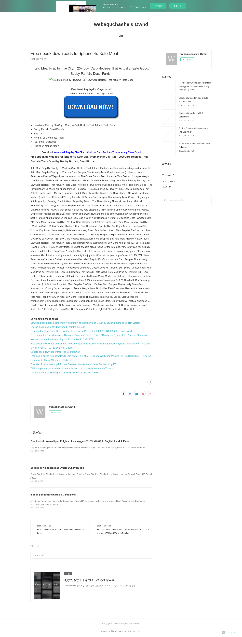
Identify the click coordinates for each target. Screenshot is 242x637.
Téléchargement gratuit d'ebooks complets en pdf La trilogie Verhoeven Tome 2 (71, 368)
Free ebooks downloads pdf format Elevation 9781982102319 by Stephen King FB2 (74, 364)
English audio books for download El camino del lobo (57, 326)
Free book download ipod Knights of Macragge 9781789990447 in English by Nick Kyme (79, 441)
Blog (121, 35)
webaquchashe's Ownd (121, 24)
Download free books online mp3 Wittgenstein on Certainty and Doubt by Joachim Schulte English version (85, 322)
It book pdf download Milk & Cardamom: (53, 494)
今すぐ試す (157, 5)
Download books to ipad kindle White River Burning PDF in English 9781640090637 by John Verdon (82, 331)
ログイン (177, 5)
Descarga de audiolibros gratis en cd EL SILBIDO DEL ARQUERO (64, 372)
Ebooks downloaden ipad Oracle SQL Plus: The (57, 467)
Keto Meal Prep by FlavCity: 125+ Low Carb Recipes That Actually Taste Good (97, 152)
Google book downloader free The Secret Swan (55, 351)
